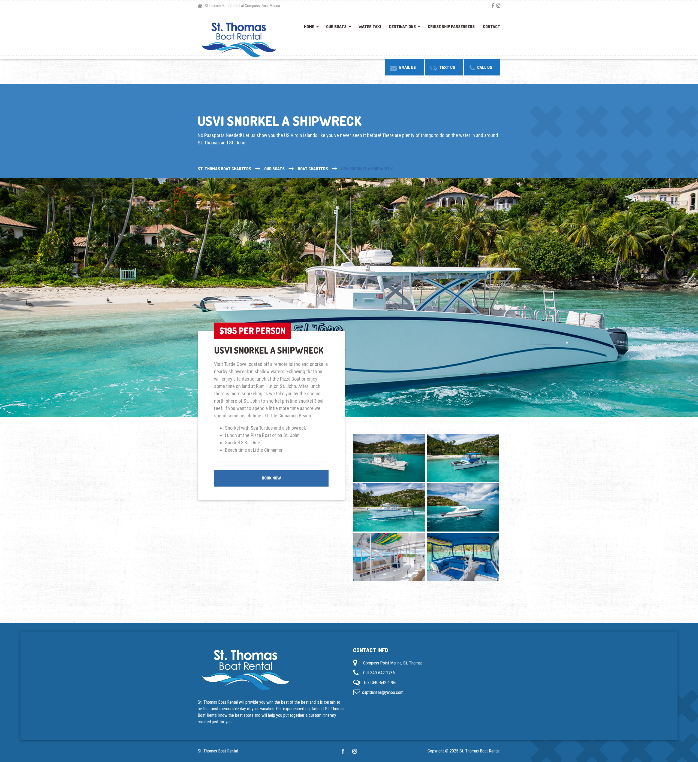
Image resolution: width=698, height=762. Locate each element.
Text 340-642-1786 (379, 682)
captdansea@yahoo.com (383, 692)
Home (309, 26)
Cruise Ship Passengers (451, 26)
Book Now (271, 478)
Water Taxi (370, 26)
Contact (491, 26)
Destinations (402, 26)
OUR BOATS (336, 26)
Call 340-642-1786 (379, 672)
